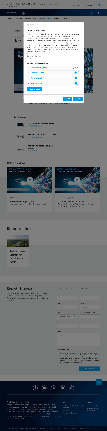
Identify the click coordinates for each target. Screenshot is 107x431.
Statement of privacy (34, 56)
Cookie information (33, 54)
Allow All (67, 99)
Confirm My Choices (34, 89)
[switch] (77, 72)
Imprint (29, 58)
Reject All (77, 99)
